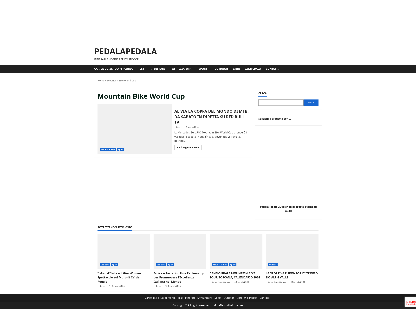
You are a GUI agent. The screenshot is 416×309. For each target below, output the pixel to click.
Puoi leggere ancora (189, 148)
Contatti (272, 69)
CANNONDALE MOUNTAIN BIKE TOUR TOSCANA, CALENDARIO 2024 (235, 275)
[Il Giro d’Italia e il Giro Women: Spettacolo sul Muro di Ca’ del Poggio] (124, 251)
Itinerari (158, 69)
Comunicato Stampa (221, 282)
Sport (203, 69)
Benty (179, 127)
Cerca (262, 93)
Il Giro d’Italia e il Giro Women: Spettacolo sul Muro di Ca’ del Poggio (120, 277)
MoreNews (220, 305)
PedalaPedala (125, 51)
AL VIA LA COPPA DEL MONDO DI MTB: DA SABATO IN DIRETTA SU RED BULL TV (135, 129)
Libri (236, 69)
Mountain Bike (108, 149)
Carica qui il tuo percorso (113, 69)
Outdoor (221, 69)
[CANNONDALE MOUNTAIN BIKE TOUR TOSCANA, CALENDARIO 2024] (236, 251)
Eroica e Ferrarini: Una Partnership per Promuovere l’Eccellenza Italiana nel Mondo (179, 277)
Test (141, 69)
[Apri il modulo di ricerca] (321, 69)
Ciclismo (105, 264)
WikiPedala (253, 69)
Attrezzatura (181, 69)
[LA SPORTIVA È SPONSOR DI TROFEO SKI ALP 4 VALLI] (292, 251)
